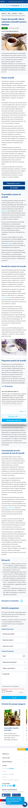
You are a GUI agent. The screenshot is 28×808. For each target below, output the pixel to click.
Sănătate (14, 13)
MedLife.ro (5, 754)
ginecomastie (10, 507)
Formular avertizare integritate (10, 780)
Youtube (14, 786)
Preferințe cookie (13, 416)
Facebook (3, 786)
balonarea (9, 243)
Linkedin (11, 786)
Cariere (4, 771)
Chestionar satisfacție (8, 774)
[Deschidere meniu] (2, 5)
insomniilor (4, 297)
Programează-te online (13, 183)
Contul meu (24, 6)
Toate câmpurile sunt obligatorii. (10, 686)
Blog (9, 13)
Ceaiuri (20, 13)
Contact (4, 766)
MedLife (3, 13)
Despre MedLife (7, 762)
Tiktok (8, 786)
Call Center (8, 768)
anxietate (4, 211)
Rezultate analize (21, 6)
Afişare (21, 411)
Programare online (26, 6)
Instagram (5, 786)
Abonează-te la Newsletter (10, 601)
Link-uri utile (6, 758)
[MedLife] (14, 5)
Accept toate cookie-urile (14, 420)
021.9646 (15, 188)
